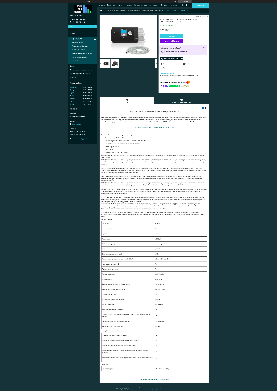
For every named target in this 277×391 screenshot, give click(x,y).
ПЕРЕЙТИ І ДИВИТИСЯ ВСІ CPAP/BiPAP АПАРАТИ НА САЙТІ (154, 128)
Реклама (75, 61)
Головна (101, 5)
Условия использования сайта (81, 70)
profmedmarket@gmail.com (81, 139)
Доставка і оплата (151, 5)
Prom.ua (148, 387)
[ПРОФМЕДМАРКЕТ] (83, 9)
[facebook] (203, 108)
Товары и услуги (76, 39)
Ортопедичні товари (78, 50)
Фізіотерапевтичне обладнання (138, 11)
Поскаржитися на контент (135, 389)
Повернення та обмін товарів (172, 5)
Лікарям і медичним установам (116, 11)
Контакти (138, 5)
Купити (172, 36)
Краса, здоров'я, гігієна (79, 57)
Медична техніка (77, 42)
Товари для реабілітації (80, 46)
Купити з (168, 41)
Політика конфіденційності (152, 389)
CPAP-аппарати (155, 11)
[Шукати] (95, 26)
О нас (72, 66)
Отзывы (73, 77)
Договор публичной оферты (80, 74)
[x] (205, 108)
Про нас (129, 5)
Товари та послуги (114, 5)
